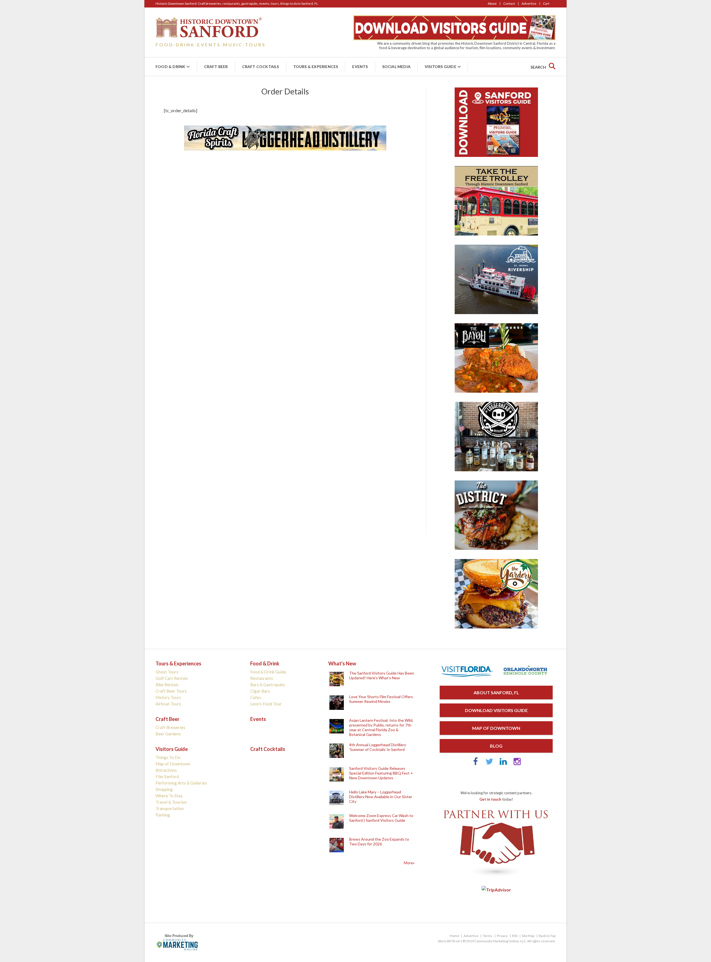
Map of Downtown (173, 763)
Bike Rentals (167, 684)
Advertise (529, 3)
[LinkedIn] (503, 763)
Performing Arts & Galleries (181, 782)
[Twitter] (489, 763)
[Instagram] (517, 763)
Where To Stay (169, 795)
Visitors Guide (440, 66)
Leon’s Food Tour (266, 703)
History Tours (168, 697)
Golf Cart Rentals (172, 678)
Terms (487, 936)
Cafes (255, 697)
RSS (514, 936)
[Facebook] (475, 763)
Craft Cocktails (260, 66)
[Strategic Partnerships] (496, 877)
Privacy (502, 936)
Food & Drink (170, 66)
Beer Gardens (168, 733)
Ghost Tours (167, 671)
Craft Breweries (170, 727)
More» (409, 862)
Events (360, 66)
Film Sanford (167, 776)
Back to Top (547, 936)
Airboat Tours (168, 703)
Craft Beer (216, 66)
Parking (163, 814)
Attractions (166, 770)
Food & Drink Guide (268, 671)
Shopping (164, 789)
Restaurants (261, 678)
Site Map (528, 936)
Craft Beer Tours (171, 690)
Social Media (396, 66)
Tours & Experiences (315, 66)
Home (454, 936)
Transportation (170, 808)
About (492, 3)
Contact (509, 3)
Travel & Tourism (171, 802)
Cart (546, 3)
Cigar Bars (260, 690)
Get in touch (490, 799)
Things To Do (168, 757)
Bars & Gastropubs (267, 684)
